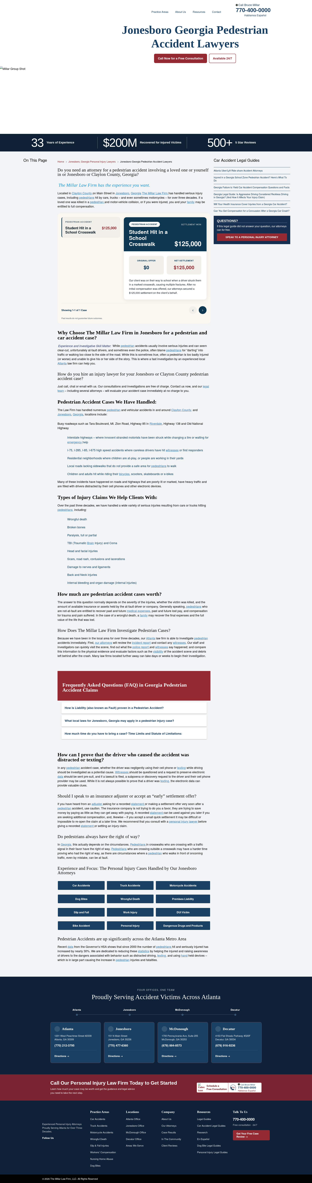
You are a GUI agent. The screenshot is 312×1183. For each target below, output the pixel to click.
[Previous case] (193, 310)
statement (138, 804)
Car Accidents (81, 885)
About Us (180, 12)
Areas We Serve (134, 1145)
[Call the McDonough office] (201, 1056)
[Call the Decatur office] (255, 1056)
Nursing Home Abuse (101, 1159)
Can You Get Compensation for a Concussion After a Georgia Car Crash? (251, 210)
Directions (61, 1056)
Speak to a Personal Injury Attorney (252, 237)
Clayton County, (181, 410)
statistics (143, 951)
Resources (199, 12)
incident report (141, 642)
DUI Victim (183, 912)
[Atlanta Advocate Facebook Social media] (45, 1144)
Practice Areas (159, 12)
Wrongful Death (130, 899)
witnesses (172, 450)
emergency (75, 442)
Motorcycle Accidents (183, 885)
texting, (165, 781)
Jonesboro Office (135, 1125)
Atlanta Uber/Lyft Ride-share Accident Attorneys (238, 170)
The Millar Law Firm (155, 193)
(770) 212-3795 (64, 1045)
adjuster (97, 804)
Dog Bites (81, 899)
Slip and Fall (81, 912)
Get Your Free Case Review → (247, 1135)
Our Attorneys (169, 1125)
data (60, 776)
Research (202, 1132)
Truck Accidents (130, 885)
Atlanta (62, 363)
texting (181, 767)
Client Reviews (169, 1145)
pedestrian (97, 202)
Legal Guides (204, 1119)
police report (141, 647)
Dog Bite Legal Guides (209, 1145)
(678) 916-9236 (225, 1045)
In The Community (171, 1139)
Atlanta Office (133, 1119)
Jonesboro (122, 193)
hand (184, 955)
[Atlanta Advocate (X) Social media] (68, 1144)
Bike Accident (81, 925)
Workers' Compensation (103, 1152)
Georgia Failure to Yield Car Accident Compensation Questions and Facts (251, 187)
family (191, 202)
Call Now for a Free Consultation (180, 58)
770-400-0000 (253, 10)
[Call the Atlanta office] (94, 1056)
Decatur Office (133, 1139)
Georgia (136, 193)
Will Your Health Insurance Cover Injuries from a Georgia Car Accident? (250, 204)
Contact (216, 12)
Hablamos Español (255, 15)
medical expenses (138, 611)
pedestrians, (65, 509)
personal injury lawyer (183, 821)
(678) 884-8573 (172, 1045)
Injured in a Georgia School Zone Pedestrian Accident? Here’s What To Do (250, 179)
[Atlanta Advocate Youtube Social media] (61, 1144)
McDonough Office (136, 1132)
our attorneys (103, 642)
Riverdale (156, 423)
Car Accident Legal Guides (211, 1125)
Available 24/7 (222, 58)
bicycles (124, 474)
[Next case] (203, 310)
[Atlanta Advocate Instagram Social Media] (53, 1144)
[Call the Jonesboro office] (147, 1056)
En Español (203, 1139)
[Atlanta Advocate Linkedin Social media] (76, 1144)
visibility (158, 651)
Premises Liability (183, 899)
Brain (90, 543)
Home (61, 161)
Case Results (169, 1132)
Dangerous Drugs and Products (183, 925)
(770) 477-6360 (118, 1045)
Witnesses (122, 772)
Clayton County (82, 193)
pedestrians (86, 197)
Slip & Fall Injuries (99, 1145)
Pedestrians (138, 844)
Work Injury (130, 912)
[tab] (90, 227)
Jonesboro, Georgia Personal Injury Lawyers (92, 161)
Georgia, (66, 844)
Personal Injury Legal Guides (212, 1152)
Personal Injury (130, 925)
